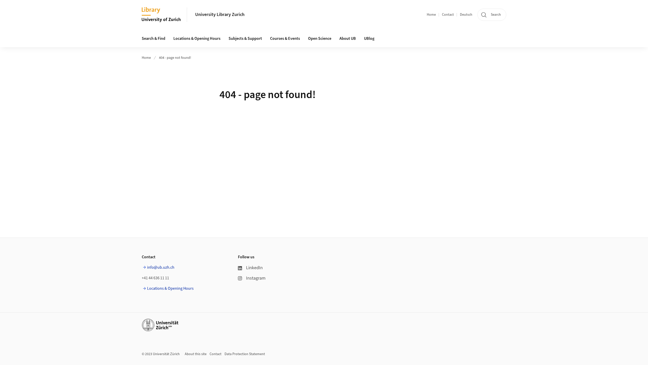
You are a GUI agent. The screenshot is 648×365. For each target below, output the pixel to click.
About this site (196, 354)
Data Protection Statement (245, 354)
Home (431, 14)
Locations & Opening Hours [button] (196, 38)
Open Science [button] (319, 38)
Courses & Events (285, 38)
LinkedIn (254, 268)
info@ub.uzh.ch (160, 267)
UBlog (369, 38)
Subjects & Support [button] (245, 38)
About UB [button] (347, 38)
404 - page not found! (175, 57)
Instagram (256, 278)
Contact (448, 14)
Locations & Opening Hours (170, 288)
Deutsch (466, 14)
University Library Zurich (220, 14)
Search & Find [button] (153, 38)
